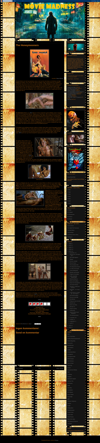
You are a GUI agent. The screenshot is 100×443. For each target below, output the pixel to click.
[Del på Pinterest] (40, 324)
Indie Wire (69, 387)
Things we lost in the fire (75, 301)
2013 (70, 325)
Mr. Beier (69, 210)
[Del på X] (37, 324)
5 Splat (68, 200)
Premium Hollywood (71, 401)
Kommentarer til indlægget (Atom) (42, 372)
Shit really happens (74, 257)
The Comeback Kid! (74, 264)
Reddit (68, 405)
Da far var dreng (73, 304)
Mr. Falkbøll (70, 212)
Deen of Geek (70, 363)
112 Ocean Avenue (74, 284)
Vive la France (73, 263)
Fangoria (69, 376)
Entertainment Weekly (72, 369)
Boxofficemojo (70, 345)
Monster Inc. (72, 306)
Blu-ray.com (70, 343)
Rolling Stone (70, 407)
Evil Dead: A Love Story (72, 88)
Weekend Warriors (74, 279)
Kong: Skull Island (71, 89)
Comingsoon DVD (71, 356)
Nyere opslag (19, 368)
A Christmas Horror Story (72, 234)
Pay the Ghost (70, 225)
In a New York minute (74, 268)
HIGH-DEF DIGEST (71, 378)
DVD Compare (70, 358)
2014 (70, 251)
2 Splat (68, 194)
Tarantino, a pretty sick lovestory (75, 287)
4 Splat (68, 198)
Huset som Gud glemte (75, 282)
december (72, 252)
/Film (68, 334)
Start (39, 368)
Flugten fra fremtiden (74, 274)
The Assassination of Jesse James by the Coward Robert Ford (75, 92)
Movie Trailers (70, 394)
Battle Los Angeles (71, 90)
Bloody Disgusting (71, 340)
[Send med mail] (35, 324)
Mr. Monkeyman (70, 214)
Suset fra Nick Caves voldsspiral (74, 313)
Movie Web (69, 396)
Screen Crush (70, 412)
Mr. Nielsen (69, 216)
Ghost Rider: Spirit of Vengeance (74, 97)
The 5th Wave (70, 232)
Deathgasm (69, 236)
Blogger (56, 440)
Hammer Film (70, 381)
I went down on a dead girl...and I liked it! (75, 293)
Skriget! (71, 259)
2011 (70, 327)
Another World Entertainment (73, 338)
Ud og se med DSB (74, 297)
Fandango (69, 374)
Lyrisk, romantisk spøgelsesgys (73, 276)
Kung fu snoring (73, 308)
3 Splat (68, 196)
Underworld (72, 310)
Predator (69, 95)
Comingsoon (70, 354)
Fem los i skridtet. (73, 261)
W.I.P (31, 112)
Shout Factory (70, 416)
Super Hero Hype (71, 419)
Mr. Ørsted (69, 218)
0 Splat (68, 189)
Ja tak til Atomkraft (74, 270)
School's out (72, 302)
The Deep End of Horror (75, 266)
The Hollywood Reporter (72, 421)
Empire (69, 367)
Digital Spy (69, 365)
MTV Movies (70, 392)
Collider (69, 349)
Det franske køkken (74, 295)
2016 (70, 247)
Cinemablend (70, 347)
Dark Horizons (70, 361)
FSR (68, 372)
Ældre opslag (59, 368)
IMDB (39, 316)
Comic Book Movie (71, 352)
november (72, 317)
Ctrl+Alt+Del (72, 299)
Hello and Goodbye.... (74, 280)
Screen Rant (70, 414)
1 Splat (68, 192)
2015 (70, 249)
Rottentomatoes (70, 410)
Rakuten (69, 403)
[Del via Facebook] (39, 324)
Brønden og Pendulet (74, 272)
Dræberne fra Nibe (71, 87)
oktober (72, 319)
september (72, 321)
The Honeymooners (74, 315)
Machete (69, 99)
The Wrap (69, 423)
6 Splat (68, 203)
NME (68, 399)
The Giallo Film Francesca (73, 228)
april (71, 323)
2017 (70, 245)
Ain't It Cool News (71, 336)
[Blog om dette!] (36, 324)
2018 (70, 243)
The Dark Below (70, 230)
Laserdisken (70, 390)
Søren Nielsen (60, 78)
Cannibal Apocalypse (71, 93)
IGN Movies (70, 383)
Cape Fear (69, 96)
